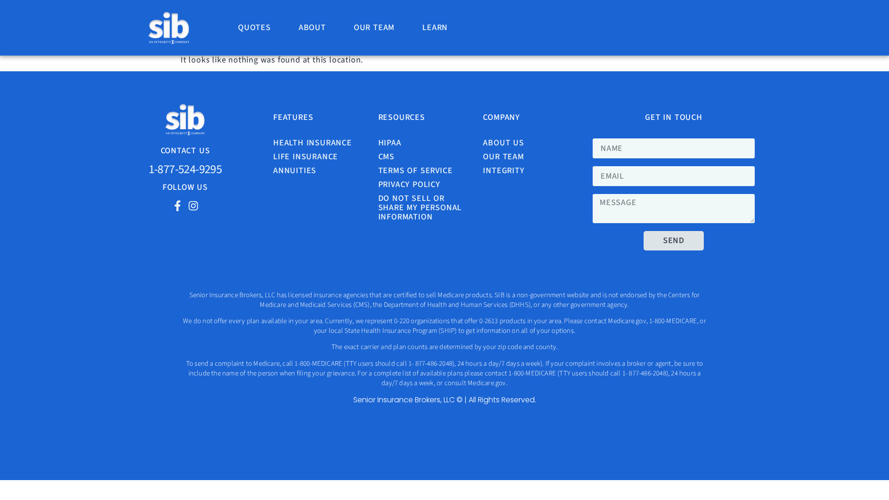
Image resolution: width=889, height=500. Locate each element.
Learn (435, 27)
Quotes (254, 27)
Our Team (374, 27)
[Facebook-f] (177, 205)
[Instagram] (193, 205)
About (312, 27)
